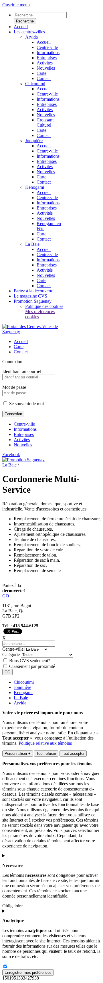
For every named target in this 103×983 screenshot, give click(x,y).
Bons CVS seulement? (29, 660)
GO (5, 595)
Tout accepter (73, 753)
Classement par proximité (32, 666)
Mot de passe (14, 387)
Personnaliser (18, 753)
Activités (22, 439)
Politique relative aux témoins (45, 743)
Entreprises (24, 434)
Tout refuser (46, 753)
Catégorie (11, 654)
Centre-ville (24, 424)
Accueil (21, 341)
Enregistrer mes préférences (28, 972)
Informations (25, 429)
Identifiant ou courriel (21, 371)
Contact (21, 351)
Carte (18, 346)
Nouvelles (23, 444)
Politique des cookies (44, 306)
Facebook (11, 454)
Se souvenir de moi (26, 403)
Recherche (25, 21)
